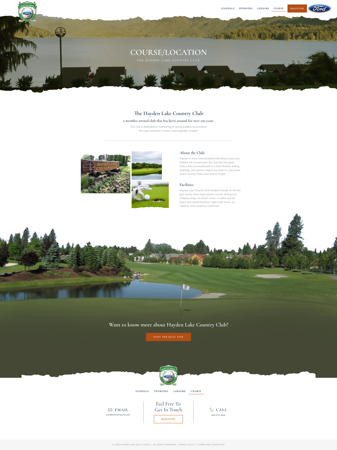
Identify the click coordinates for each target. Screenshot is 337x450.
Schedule (228, 8)
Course (279, 8)
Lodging (263, 8)
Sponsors (246, 8)
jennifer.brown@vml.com (118, 414)
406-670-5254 (218, 415)
